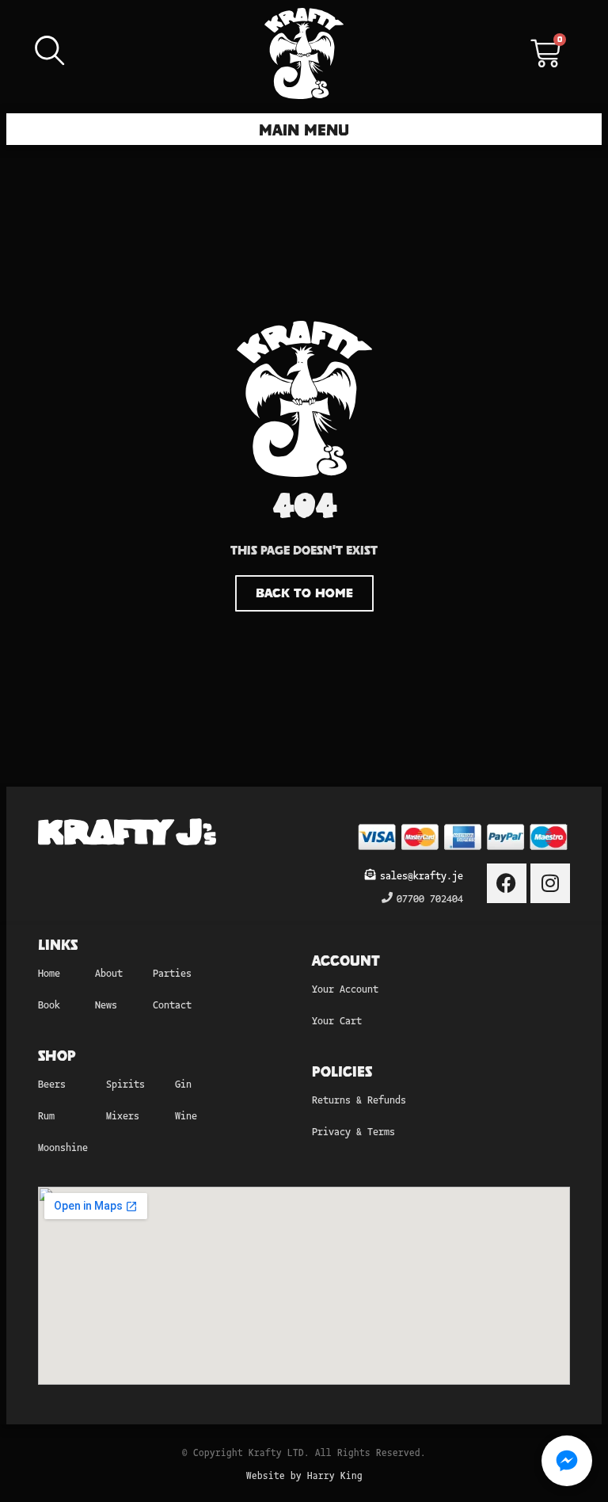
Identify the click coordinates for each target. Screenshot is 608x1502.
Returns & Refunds (359, 1099)
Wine (186, 1115)
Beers (52, 1083)
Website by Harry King (304, 1474)
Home (49, 972)
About (109, 972)
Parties (172, 972)
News (106, 1004)
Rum (46, 1115)
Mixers (122, 1115)
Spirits (125, 1083)
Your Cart (337, 1019)
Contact (172, 1004)
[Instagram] (550, 883)
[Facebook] (506, 883)
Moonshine (63, 1146)
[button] (304, 129)
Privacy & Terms (353, 1130)
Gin (183, 1083)
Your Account (345, 988)
